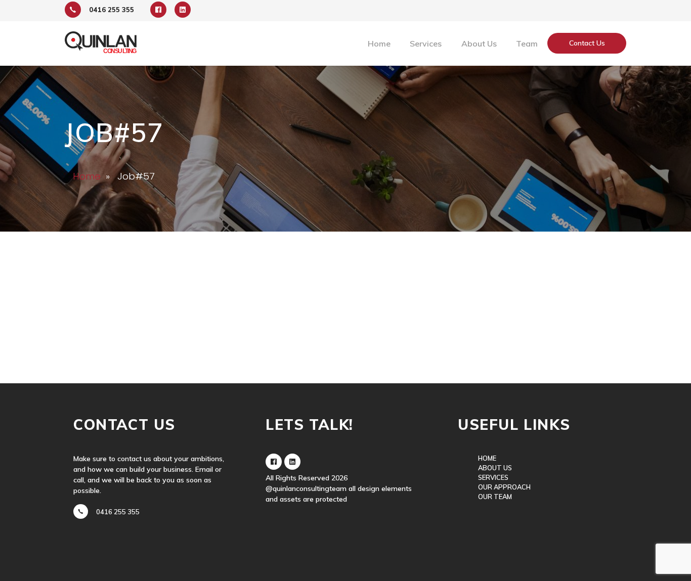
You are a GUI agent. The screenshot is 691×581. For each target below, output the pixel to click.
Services (493, 477)
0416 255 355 (118, 512)
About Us (479, 43)
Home (379, 43)
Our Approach (504, 487)
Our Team (495, 497)
